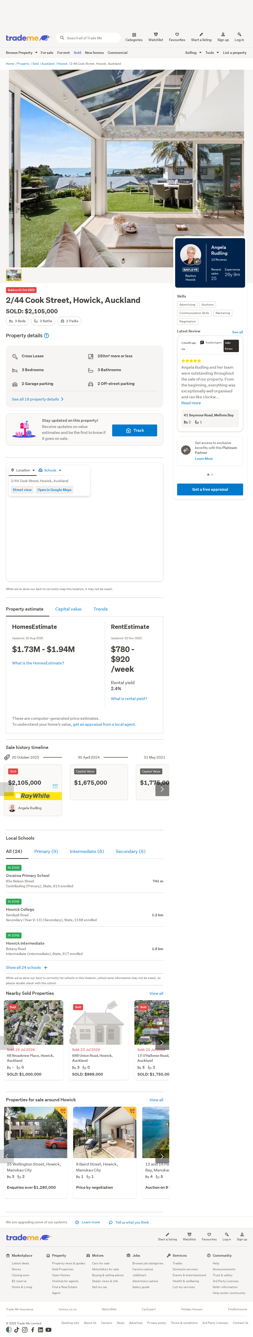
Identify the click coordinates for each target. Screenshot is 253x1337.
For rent (63, 52)
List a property (235, 52)
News (121, 1323)
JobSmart (139, 1275)
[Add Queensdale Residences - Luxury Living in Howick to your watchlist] (60, 1114)
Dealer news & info (105, 1281)
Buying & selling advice (108, 1275)
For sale (47, 52)
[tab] (23, 470)
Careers (106, 1323)
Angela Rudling (30, 808)
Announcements (224, 1269)
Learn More (204, 425)
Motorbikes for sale (105, 1269)
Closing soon (20, 1275)
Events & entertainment (189, 1275)
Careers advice (142, 1269)
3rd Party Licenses (226, 1281)
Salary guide (140, 1287)
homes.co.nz (68, 1309)
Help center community (229, 1293)
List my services (184, 1287)
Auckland (48, 64)
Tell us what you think (132, 1222)
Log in (239, 40)
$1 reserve (19, 1281)
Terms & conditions (184, 1323)
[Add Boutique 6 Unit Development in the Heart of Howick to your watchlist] (129, 1114)
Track (138, 430)
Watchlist (189, 1239)
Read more (191, 390)
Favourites (209, 1239)
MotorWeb (109, 1309)
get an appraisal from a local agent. (104, 724)
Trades (177, 1263)
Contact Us (240, 1323)
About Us (90, 1323)
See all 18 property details (35, 399)
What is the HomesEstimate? (38, 662)
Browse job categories (147, 1263)
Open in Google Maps (54, 489)
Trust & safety (222, 1275)
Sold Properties (63, 1269)
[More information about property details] (46, 336)
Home (10, 64)
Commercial (117, 52)
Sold (77, 52)
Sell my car (99, 1287)
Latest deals (20, 1263)
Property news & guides (68, 1263)
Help (216, 1263)
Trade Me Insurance (19, 1309)
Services (180, 1255)
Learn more (91, 1222)
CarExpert (149, 1309)
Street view (22, 489)
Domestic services (185, 1269)
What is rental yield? (129, 698)
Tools (210, 52)
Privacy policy (156, 1323)
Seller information (225, 1287)
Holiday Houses (192, 1309)
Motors (98, 1255)
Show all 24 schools (24, 967)
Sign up (223, 40)
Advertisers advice (145, 1281)
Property (23, 64)
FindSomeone (237, 1309)
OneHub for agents (65, 1281)
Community (222, 1255)
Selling (191, 52)
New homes (94, 52)
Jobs (136, 1255)
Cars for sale (101, 1263)
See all (237, 332)
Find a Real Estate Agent (64, 1290)
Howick (62, 64)
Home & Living (22, 1287)
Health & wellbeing (186, 1281)
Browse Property (19, 52)
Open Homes (61, 1275)
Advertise (136, 1323)
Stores (16, 1269)
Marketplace (22, 1255)
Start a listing (167, 1239)
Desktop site (70, 1323)
